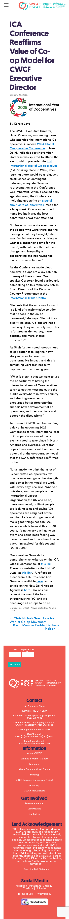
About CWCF (34, 753)
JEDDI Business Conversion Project (34, 780)
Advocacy (34, 785)
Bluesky (47, 885)
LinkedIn (41, 888)
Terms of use (25, 893)
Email (15, 650)
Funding (34, 775)
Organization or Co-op (27, 650)
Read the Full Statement (37, 869)
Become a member (34, 803)
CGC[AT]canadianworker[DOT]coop (34, 725)
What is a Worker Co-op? (34, 759)
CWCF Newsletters (34, 791)
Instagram (35, 885)
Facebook (21, 885)
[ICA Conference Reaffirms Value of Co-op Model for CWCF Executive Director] (34, 107)
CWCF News (30, 608)
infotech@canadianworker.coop (34, 743)
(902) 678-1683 (34, 718)
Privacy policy (43, 893)
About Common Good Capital (34, 769)
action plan (45, 856)
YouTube (28, 888)
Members (34, 764)
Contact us (34, 814)
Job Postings (34, 809)
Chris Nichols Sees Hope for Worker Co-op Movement (32, 620)
